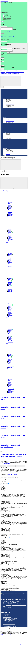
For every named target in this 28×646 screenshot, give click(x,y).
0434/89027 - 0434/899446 (10, 602)
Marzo (9, 205)
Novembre (10, 214)
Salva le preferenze (10, 590)
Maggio (10, 207)
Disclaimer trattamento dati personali (8, 634)
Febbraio (10, 203)
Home (4, 170)
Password (15, 29)
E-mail (14, 48)
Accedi (2, 21)
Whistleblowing (6, 621)
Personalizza (3, 466)
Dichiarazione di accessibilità (9, 619)
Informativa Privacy (7, 617)
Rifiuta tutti (11, 466)
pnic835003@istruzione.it (16, 603)
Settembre (10, 212)
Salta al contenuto (4, 1)
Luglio (9, 209)
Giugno (9, 208)
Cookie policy (6, 614)
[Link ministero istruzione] (6, 2)
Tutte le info (5, 190)
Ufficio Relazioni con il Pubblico (10, 618)
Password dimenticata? (5, 31)
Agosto (10, 210)
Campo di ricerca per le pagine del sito (8, 157)
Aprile (10, 206)
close (2, 86)
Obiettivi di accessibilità (8, 620)
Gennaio (10, 202)
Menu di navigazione (18, 187)
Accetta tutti (20, 466)
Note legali (5, 615)
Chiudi (2, 58)
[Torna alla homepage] (14, 73)
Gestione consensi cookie (8, 622)
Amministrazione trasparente (9, 624)
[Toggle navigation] (11, 81)
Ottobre (9, 213)
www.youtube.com (5, 537)
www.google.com (4, 483)
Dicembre (10, 215)
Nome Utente (15, 28)
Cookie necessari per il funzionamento (8, 477)
